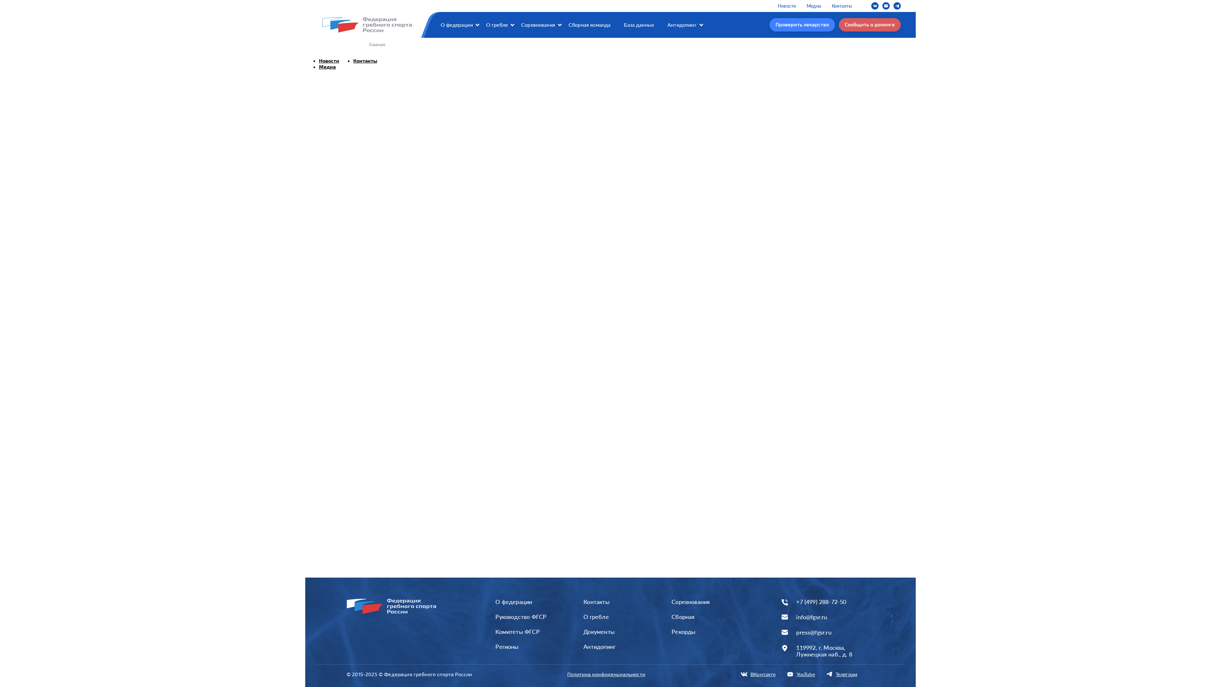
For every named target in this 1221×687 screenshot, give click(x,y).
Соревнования (538, 25)
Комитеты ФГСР (517, 631)
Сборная (683, 616)
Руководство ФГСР (520, 616)
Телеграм (846, 674)
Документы (599, 631)
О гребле (497, 25)
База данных (639, 25)
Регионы (506, 646)
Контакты (842, 6)
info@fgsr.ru (811, 617)
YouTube (806, 674)
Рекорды (683, 631)
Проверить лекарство (802, 24)
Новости (787, 6)
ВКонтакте (763, 674)
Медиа (814, 6)
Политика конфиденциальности (606, 674)
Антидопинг (682, 25)
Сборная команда (589, 25)
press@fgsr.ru (813, 632)
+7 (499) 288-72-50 (821, 602)
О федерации (457, 25)
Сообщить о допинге (870, 24)
